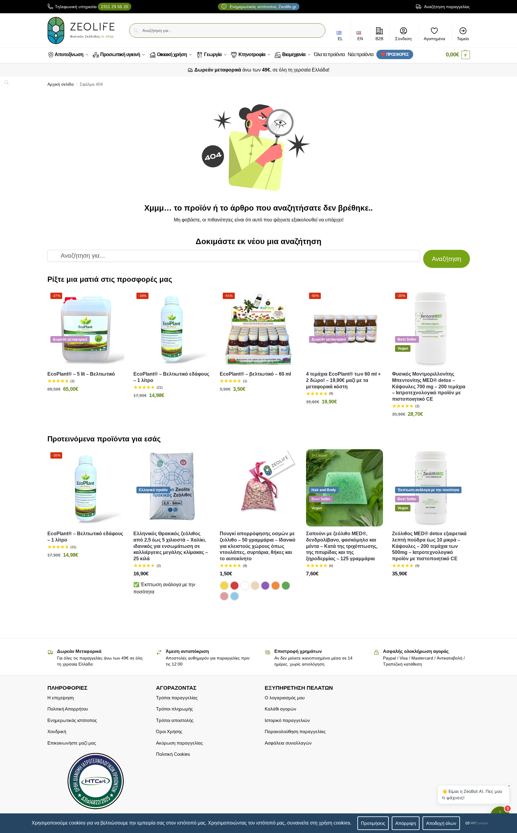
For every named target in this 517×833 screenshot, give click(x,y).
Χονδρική (56, 731)
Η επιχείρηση (60, 697)
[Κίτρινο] (224, 585)
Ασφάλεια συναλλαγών (288, 743)
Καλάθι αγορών (280, 708)
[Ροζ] (224, 596)
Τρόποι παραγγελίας (177, 697)
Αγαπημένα (434, 38)
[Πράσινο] (285, 585)
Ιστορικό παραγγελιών (287, 720)
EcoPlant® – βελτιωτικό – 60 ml (255, 374)
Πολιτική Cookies (173, 754)
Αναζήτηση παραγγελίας (446, 6)
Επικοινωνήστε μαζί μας (71, 743)
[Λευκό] (244, 585)
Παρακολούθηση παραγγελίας (295, 731)
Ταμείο (463, 38)
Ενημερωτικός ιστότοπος (72, 720)
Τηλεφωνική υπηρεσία (91, 6)
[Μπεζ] (255, 585)
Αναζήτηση (446, 259)
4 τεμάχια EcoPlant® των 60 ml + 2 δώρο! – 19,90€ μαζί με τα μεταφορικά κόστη (343, 380)
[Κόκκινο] (234, 585)
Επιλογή (258, 611)
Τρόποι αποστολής (174, 720)
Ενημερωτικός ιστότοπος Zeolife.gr (262, 6)
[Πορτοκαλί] (275, 585)
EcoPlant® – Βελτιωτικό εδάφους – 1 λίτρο (171, 377)
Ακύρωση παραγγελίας (179, 743)
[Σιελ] (234, 596)
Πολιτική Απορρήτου (67, 708)
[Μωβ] (265, 585)
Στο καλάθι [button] (86, 402)
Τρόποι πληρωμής (174, 708)
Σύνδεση (403, 38)
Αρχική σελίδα (60, 84)
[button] (458, 55)
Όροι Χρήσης (169, 731)
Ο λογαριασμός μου (285, 697)
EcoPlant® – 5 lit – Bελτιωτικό (81, 374)
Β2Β (379, 38)
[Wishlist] (115, 298)
